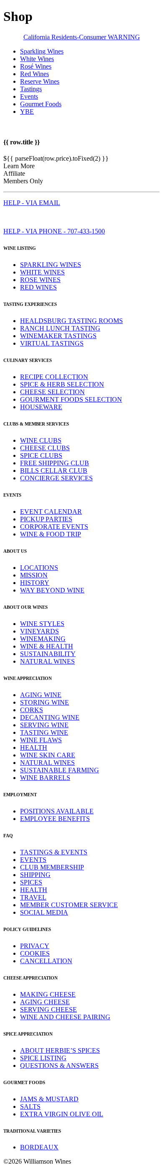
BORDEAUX (39, 1147)
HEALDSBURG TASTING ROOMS (71, 320)
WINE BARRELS (45, 777)
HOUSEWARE (41, 406)
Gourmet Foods (40, 104)
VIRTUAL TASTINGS (52, 343)
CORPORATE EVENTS (54, 526)
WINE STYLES (42, 623)
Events (29, 96)
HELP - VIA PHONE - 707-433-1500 (54, 231)
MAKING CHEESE (48, 994)
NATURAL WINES (47, 661)
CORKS (31, 709)
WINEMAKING (43, 638)
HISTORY (34, 582)
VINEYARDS (39, 631)
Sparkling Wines (42, 51)
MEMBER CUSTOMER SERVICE (69, 904)
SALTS (30, 1106)
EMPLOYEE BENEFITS (55, 818)
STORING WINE (44, 702)
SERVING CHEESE (48, 1009)
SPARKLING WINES (50, 264)
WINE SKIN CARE (47, 755)
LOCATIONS (39, 567)
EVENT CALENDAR (51, 511)
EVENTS (33, 859)
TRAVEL (33, 897)
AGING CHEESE (45, 1001)
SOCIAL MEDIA (44, 912)
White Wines (37, 58)
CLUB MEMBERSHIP (52, 867)
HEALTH (33, 747)
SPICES (31, 882)
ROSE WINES (40, 279)
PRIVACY (34, 945)
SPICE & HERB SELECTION (62, 384)
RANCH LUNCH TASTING (60, 328)
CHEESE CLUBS (45, 447)
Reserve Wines (39, 81)
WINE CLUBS (40, 440)
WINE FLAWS (41, 740)
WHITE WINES (42, 272)
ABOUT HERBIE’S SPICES (60, 1050)
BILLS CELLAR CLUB (53, 470)
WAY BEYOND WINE (52, 590)
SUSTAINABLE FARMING (59, 770)
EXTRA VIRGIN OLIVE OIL (61, 1114)
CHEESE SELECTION (52, 391)
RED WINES (38, 287)
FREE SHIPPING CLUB (54, 463)
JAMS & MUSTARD (49, 1099)
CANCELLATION (46, 960)
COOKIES (35, 953)
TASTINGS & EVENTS (53, 852)
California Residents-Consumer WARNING (81, 37)
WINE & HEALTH (46, 646)
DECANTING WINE (49, 717)
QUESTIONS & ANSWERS (59, 1065)
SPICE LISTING (43, 1058)
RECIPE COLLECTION (54, 376)
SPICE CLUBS (41, 455)
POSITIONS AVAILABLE (57, 811)
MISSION (34, 575)
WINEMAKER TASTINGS (58, 335)
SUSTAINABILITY (48, 653)
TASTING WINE (44, 732)
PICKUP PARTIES (46, 519)
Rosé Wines (35, 66)
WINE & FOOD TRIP (50, 534)
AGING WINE (40, 694)
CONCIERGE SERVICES (56, 478)
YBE (27, 111)
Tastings (31, 88)
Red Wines (34, 73)
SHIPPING (35, 874)
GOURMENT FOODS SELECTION (71, 399)
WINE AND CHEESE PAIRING (65, 1017)
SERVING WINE (44, 724)
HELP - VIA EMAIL (31, 202)
